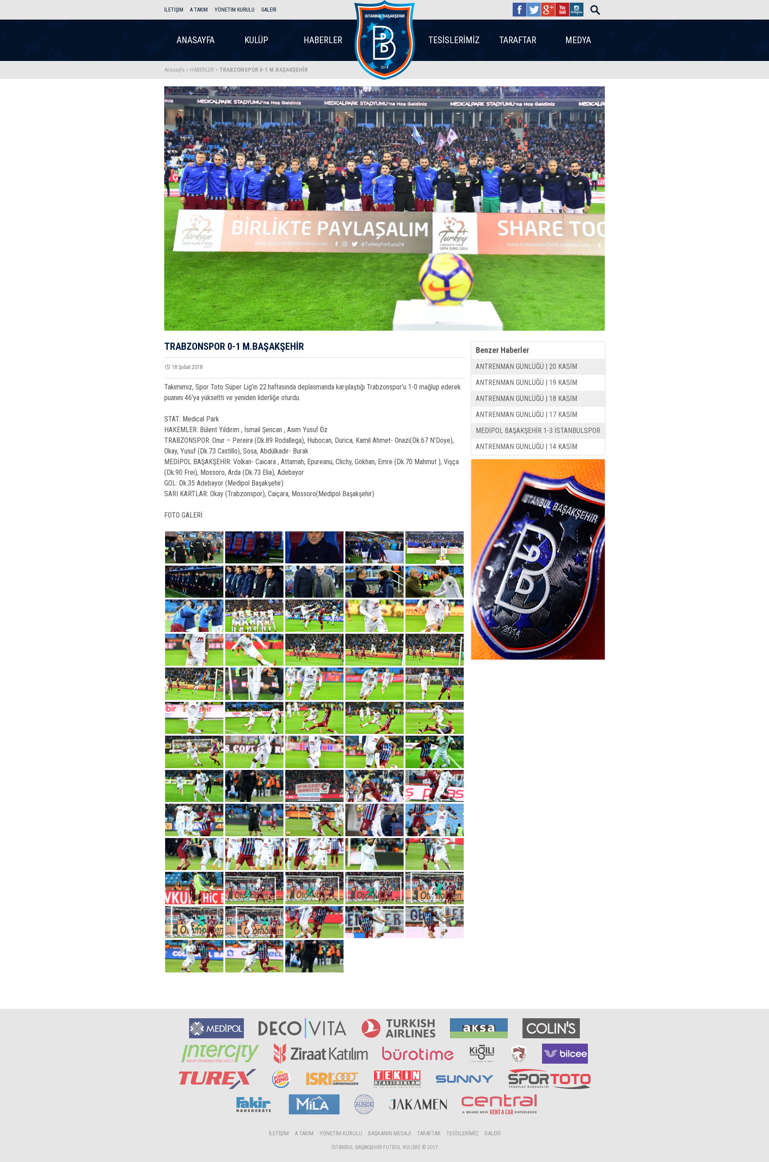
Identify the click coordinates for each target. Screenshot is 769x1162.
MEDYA (578, 40)
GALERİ (268, 10)
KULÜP (256, 40)
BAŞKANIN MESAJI (389, 1133)
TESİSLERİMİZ (454, 40)
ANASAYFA (196, 40)
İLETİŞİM (173, 10)
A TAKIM (199, 10)
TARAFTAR (517, 40)
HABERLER (323, 40)
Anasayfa (174, 69)
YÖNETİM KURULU (235, 10)
